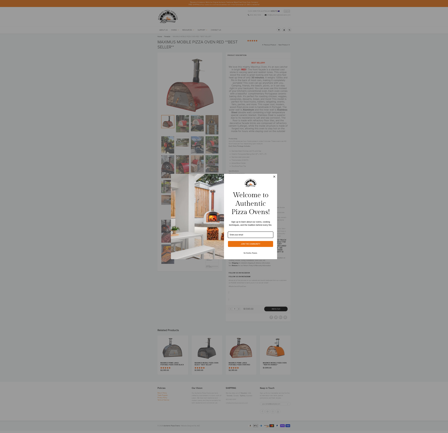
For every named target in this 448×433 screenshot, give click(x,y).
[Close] (274, 176)
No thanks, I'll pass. (250, 253)
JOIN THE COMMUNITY (250, 244)
